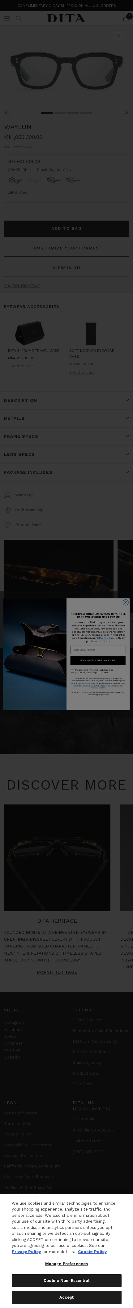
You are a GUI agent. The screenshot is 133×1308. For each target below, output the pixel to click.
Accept (66, 1297)
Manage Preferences (66, 1263)
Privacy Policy (26, 1251)
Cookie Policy (92, 1251)
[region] (66, 1251)
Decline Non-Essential (66, 1280)
